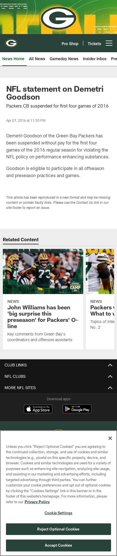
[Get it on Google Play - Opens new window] (77, 412)
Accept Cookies (58, 545)
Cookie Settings (58, 513)
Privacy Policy (37, 502)
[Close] (110, 438)
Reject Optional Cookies (58, 529)
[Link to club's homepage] (11, 40)
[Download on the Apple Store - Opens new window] (38, 409)
